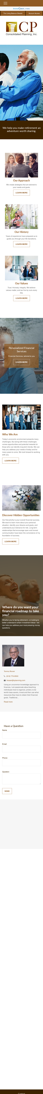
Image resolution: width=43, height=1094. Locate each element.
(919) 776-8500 (12, 676)
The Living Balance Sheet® (12, 13)
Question (5, 771)
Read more (8, 701)
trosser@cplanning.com (16, 680)
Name (4, 730)
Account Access (34, 13)
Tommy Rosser (9, 671)
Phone (4, 758)
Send (7, 791)
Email (4, 744)
